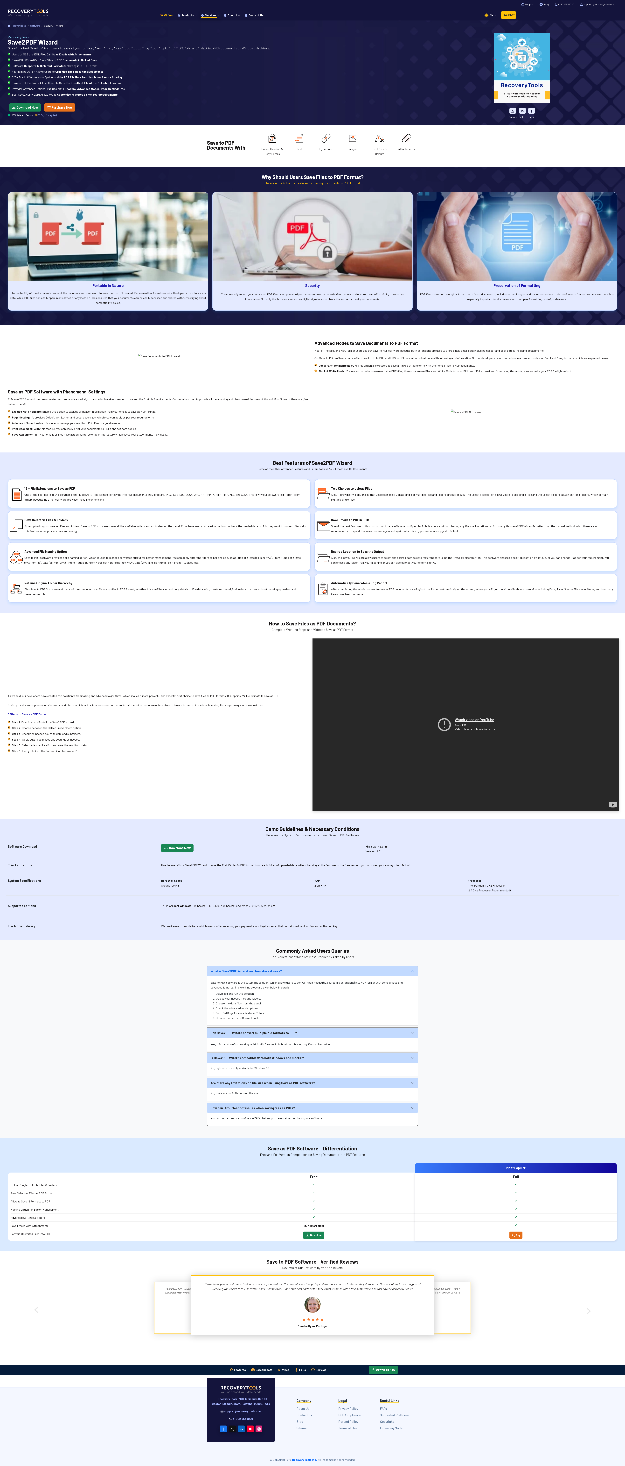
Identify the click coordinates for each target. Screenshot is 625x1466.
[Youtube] (250, 1429)
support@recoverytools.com (599, 4)
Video (285, 1370)
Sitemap (302, 1428)
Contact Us (304, 1415)
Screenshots (263, 1370)
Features (239, 1370)
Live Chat (508, 15)
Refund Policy (348, 1421)
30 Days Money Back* (47, 115)
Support (529, 4)
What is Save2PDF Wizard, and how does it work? (246, 971)
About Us (303, 1408)
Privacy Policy (348, 1408)
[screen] (512, 111)
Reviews (320, 1370)
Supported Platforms (395, 1415)
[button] (187, 15)
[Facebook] (223, 1429)
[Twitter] (232, 1429)
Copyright (387, 1421)
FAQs (302, 1370)
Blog (546, 4)
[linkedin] (241, 1429)
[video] (522, 111)
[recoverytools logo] (28, 15)
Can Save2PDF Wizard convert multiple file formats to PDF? (254, 1033)
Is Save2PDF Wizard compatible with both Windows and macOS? (257, 1058)
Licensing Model (391, 1428)
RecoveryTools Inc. (304, 1459)
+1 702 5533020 (242, 1418)
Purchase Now (62, 107)
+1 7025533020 (566, 4)
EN (491, 15)
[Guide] (531, 111)
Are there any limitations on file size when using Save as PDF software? (263, 1083)
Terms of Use (347, 1428)
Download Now (27, 107)
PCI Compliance (349, 1415)
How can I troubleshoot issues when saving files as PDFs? (253, 1108)
